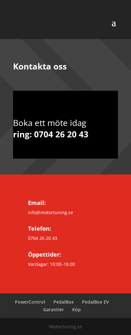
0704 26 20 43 (61, 134)
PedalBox (63, 302)
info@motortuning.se (50, 212)
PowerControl (30, 302)
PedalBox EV (95, 302)
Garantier (53, 309)
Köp (76, 309)
